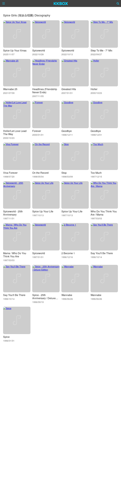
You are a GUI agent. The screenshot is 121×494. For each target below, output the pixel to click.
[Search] (118, 3)
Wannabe (66, 295)
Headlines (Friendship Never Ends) (44, 90)
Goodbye (66, 131)
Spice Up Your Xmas (14, 50)
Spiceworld (38, 50)
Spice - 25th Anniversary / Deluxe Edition (44, 298)
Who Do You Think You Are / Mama (104, 213)
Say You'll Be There (102, 253)
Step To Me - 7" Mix (101, 50)
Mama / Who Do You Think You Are (14, 254)
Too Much (96, 173)
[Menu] (4, 3)
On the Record (40, 173)
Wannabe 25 (10, 89)
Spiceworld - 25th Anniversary (13, 213)
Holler (94, 89)
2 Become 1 (68, 253)
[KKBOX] (61, 3)
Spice (6, 337)
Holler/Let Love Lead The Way (14, 132)
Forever (36, 131)
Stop (64, 173)
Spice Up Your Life (42, 211)
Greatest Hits (68, 89)
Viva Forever (10, 173)
